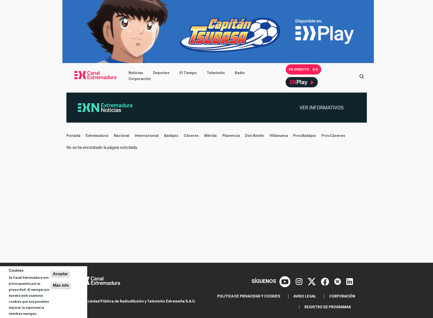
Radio (240, 73)
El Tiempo (188, 73)
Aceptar (60, 274)
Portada (73, 136)
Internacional (147, 136)
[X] (312, 281)
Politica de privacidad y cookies (248, 296)
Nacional (122, 136)
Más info (61, 285)
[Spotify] (338, 281)
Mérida (210, 136)
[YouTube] (285, 281)
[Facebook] (325, 281)
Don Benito (254, 136)
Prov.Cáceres (333, 136)
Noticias (136, 73)
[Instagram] (300, 281)
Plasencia (231, 136)
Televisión (216, 73)
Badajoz (171, 136)
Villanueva (279, 136)
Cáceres (191, 136)
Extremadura (97, 136)
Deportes (161, 73)
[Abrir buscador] (361, 76)
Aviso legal (304, 296)
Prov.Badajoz (304, 136)
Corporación (140, 79)
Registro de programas (327, 307)
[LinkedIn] (349, 281)
